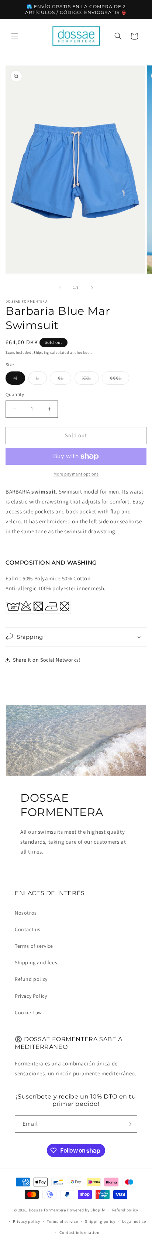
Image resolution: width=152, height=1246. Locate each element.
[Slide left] (60, 288)
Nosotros (26, 912)
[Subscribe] (129, 1124)
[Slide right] (92, 288)
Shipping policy (100, 1221)
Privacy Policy (31, 996)
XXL (90, 379)
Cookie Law (28, 1012)
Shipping (41, 352)
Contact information (79, 1232)
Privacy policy (26, 1221)
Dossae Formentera (47, 1210)
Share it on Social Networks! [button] (46, 659)
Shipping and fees (36, 962)
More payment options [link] (76, 474)
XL (64, 379)
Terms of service (34, 946)
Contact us (28, 929)
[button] (15, 36)
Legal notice (134, 1221)
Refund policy (31, 979)
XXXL (119, 379)
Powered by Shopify (86, 1210)
